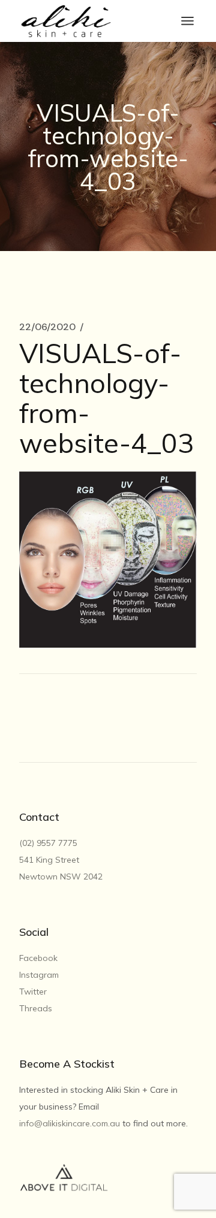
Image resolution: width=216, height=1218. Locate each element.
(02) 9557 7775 (49, 843)
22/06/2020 (47, 327)
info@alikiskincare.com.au (69, 1123)
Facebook (38, 958)
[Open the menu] (187, 21)
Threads (35, 1008)
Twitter (33, 991)
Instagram (39, 974)
